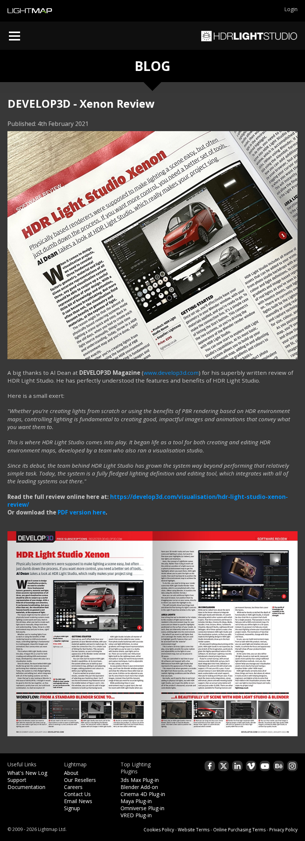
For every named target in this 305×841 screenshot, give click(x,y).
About (71, 772)
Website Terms (193, 830)
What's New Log (27, 772)
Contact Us (77, 794)
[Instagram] (292, 766)
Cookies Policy (159, 830)
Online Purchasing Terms (239, 830)
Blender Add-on (139, 786)
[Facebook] (210, 766)
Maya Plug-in (136, 801)
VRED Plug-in (136, 815)
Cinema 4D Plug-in (143, 794)
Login (291, 9)
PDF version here (82, 512)
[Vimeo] (251, 766)
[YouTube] (265, 766)
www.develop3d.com (171, 372)
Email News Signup (78, 805)
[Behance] (278, 766)
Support (16, 779)
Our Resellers (80, 779)
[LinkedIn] (237, 766)
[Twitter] (223, 766)
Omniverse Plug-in (142, 808)
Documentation (26, 786)
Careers (73, 786)
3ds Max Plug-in (140, 779)
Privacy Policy (283, 830)
